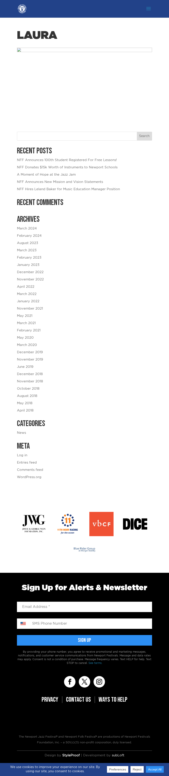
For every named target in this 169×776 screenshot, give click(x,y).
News (21, 432)
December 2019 (30, 352)
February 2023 (29, 257)
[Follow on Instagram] (99, 682)
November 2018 (30, 381)
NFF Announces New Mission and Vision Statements (60, 182)
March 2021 (26, 323)
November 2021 (30, 308)
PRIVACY (50, 700)
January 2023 (28, 265)
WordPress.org (29, 477)
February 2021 (28, 330)
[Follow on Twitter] (84, 682)
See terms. (95, 663)
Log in (22, 455)
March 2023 (27, 250)
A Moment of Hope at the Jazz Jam (46, 174)
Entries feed (27, 462)
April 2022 (25, 286)
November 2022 (30, 279)
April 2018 (25, 410)
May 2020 (25, 337)
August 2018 (27, 396)
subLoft (118, 755)
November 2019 (30, 359)
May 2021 (24, 316)
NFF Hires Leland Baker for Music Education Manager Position (68, 189)
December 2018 (30, 374)
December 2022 (30, 272)
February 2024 (29, 235)
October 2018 (28, 388)
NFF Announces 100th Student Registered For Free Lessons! (67, 160)
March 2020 (27, 345)
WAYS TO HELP (113, 700)
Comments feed (30, 470)
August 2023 (27, 243)
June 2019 (25, 366)
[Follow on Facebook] (69, 682)
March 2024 (27, 228)
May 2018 (24, 403)
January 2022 (28, 301)
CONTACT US (78, 700)
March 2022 (27, 294)
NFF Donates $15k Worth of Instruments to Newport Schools (67, 167)
